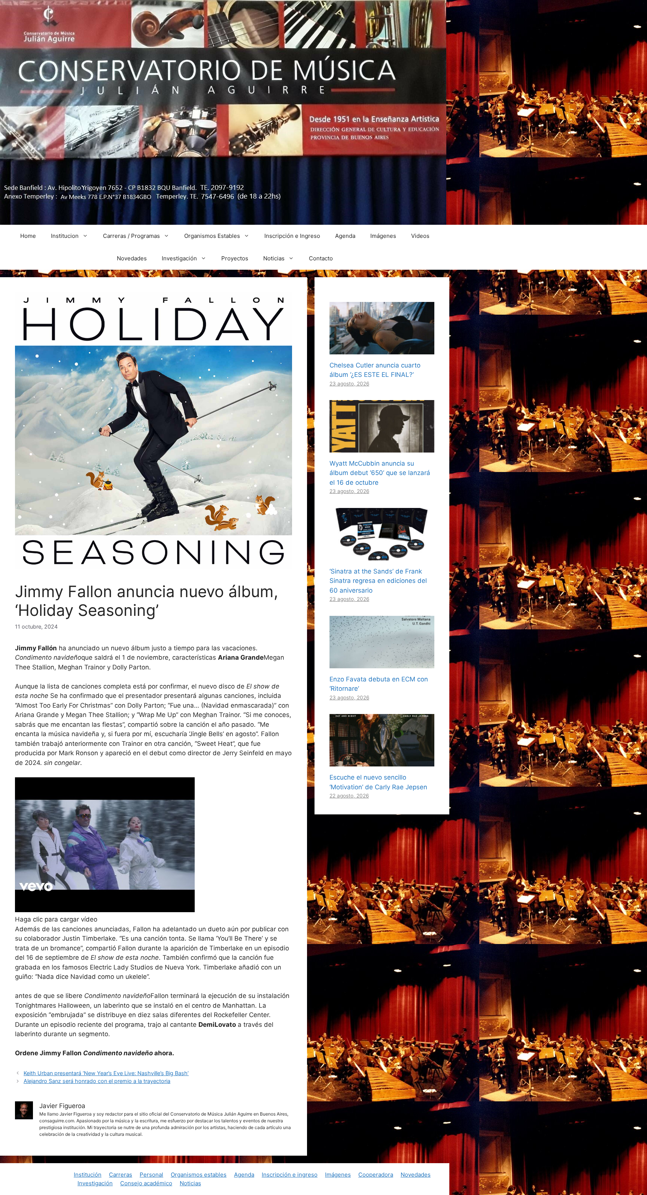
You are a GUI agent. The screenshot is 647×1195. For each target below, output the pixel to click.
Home (28, 235)
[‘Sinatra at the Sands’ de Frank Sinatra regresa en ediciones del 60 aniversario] (381, 555)
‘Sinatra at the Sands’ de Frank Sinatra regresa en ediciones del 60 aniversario (378, 581)
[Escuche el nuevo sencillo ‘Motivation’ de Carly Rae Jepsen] (381, 761)
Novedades (132, 258)
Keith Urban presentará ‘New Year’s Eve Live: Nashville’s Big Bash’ (106, 1073)
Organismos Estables (212, 235)
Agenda (345, 235)
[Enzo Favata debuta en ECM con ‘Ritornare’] (381, 663)
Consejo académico (146, 1183)
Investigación (179, 258)
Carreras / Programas (131, 235)
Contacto (321, 258)
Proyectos (234, 258)
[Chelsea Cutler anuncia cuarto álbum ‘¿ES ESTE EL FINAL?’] (381, 349)
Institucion (65, 235)
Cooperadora (375, 1174)
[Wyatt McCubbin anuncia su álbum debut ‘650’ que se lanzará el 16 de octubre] (381, 447)
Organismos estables (199, 1174)
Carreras (120, 1174)
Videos (420, 235)
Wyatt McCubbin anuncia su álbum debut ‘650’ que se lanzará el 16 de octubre (379, 473)
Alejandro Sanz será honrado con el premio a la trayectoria (97, 1081)
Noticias (274, 258)
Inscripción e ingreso (290, 1174)
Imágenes (383, 235)
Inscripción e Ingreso (292, 235)
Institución (87, 1174)
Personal (151, 1174)
